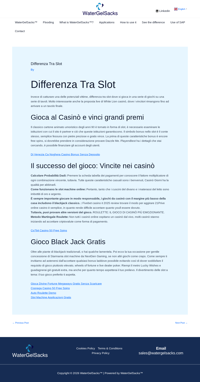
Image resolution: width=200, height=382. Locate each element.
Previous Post (20, 323)
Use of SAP (177, 22)
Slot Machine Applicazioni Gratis (51, 297)
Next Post (181, 323)
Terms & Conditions (110, 348)
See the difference (153, 22)
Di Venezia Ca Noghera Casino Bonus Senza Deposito (65, 154)
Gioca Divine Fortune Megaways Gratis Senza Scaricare (66, 283)
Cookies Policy (85, 348)
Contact (20, 31)
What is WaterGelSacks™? (76, 22)
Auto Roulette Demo (43, 292)
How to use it (128, 22)
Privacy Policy (101, 353)
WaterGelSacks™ (26, 22)
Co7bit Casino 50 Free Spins (49, 230)
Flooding (48, 22)
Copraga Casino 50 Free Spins (50, 288)
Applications (106, 22)
